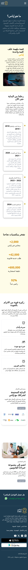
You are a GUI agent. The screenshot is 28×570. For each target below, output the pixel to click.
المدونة (14, 526)
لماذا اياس (24, 526)
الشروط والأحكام (22, 553)
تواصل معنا (10, 530)
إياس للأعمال (23, 530)
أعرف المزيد (21, 408)
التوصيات (16, 530)
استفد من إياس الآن (17, 120)
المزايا (18, 526)
